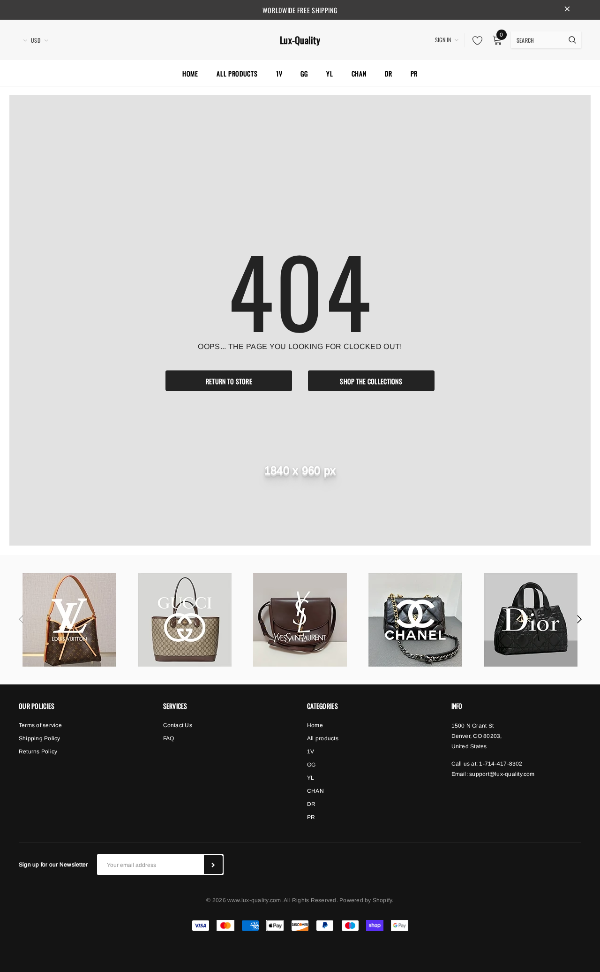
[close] (567, 10)
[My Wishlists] (474, 40)
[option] (69, 620)
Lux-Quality (300, 40)
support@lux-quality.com (502, 774)
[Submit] (213, 864)
